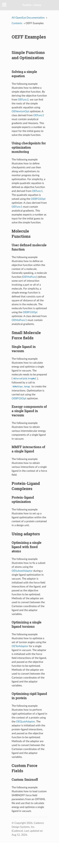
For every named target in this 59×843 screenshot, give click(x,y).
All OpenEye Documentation (28, 17)
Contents (17, 23)
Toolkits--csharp (31, 5)
